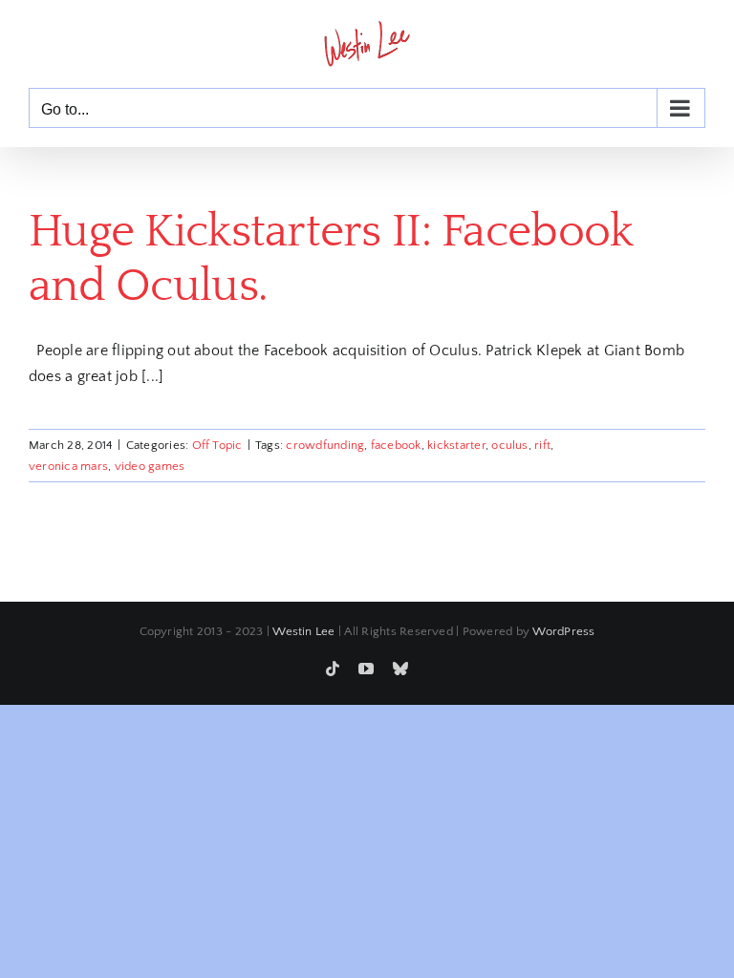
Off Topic (217, 445)
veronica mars (68, 466)
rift (542, 445)
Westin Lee (303, 631)
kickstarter (456, 445)
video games (150, 466)
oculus (509, 445)
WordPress (563, 631)
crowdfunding (325, 445)
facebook (396, 445)
